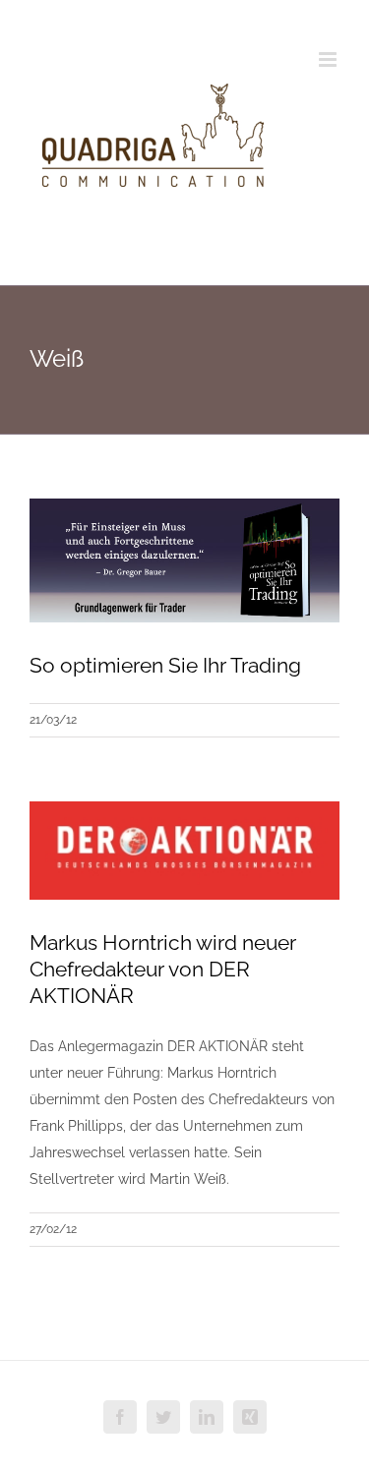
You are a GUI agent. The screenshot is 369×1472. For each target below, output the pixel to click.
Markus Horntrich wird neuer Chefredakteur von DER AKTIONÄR (163, 969)
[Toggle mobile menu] (329, 59)
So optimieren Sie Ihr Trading (165, 665)
